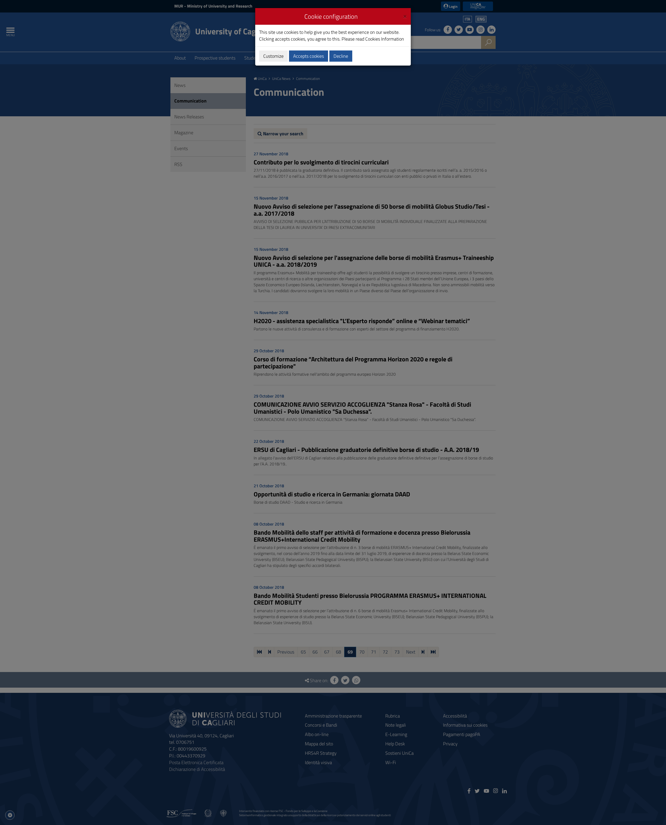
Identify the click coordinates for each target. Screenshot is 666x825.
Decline (341, 56)
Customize (273, 56)
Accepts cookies (308, 56)
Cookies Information (384, 38)
